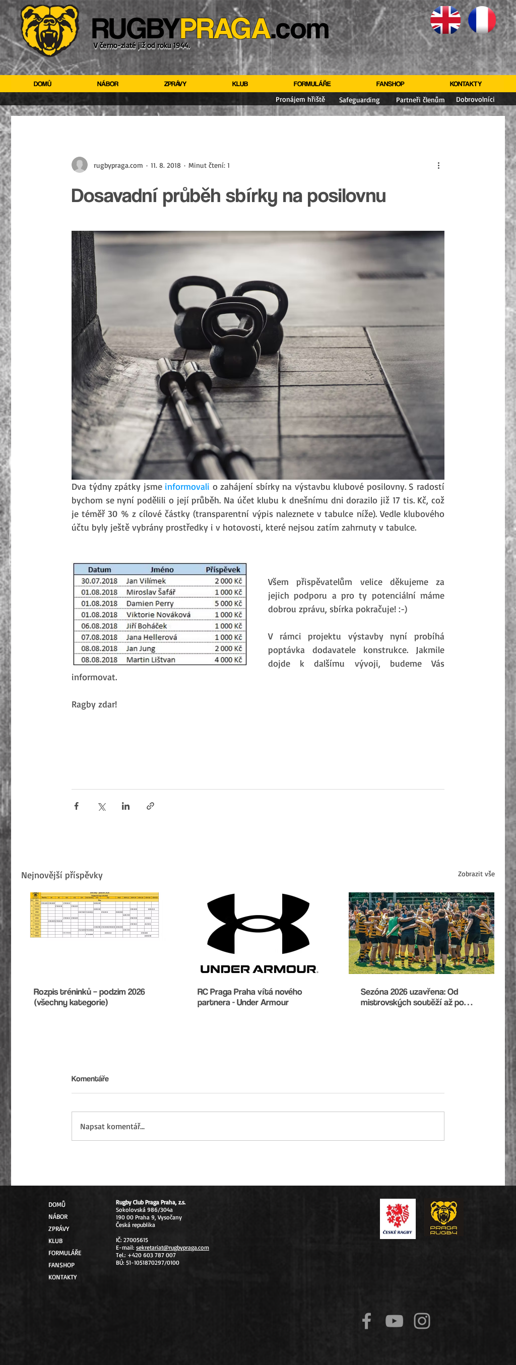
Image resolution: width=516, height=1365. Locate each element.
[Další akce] (438, 165)
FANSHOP (61, 1265)
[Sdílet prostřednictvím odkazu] (150, 806)
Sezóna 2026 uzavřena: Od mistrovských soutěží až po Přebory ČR (412, 996)
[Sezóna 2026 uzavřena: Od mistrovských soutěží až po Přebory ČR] (421, 933)
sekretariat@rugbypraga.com (172, 1247)
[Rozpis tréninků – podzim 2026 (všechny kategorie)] (94, 933)
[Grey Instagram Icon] (422, 1321)
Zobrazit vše (476, 873)
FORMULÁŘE (64, 1253)
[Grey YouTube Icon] (394, 1321)
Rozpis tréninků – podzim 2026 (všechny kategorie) (89, 996)
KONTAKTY (62, 1277)
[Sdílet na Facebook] (76, 806)
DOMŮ (57, 1204)
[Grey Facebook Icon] (366, 1321)
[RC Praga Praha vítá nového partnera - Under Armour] (258, 933)
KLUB (55, 1241)
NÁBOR (58, 1216)
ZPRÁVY (58, 1228)
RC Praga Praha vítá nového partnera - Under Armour (250, 996)
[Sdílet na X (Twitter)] (101, 806)
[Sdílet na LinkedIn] (126, 806)
